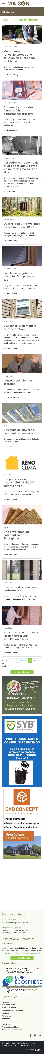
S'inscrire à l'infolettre (22, 672)
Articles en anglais (9, 1005)
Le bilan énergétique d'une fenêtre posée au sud (19, 276)
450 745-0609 (10, 919)
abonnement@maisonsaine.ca (16, 923)
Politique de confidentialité (12, 1030)
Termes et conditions (10, 1027)
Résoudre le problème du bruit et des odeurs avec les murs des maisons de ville (21, 167)
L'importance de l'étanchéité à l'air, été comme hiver (18, 482)
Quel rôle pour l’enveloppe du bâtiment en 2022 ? (21, 225)
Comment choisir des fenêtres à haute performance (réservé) (18, 110)
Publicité (5, 1013)
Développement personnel (12, 1010)
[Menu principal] (3, 3)
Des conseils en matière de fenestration (19, 327)
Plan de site (6, 1024)
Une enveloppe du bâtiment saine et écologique (16, 535)
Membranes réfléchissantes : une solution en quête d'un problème (19, 56)
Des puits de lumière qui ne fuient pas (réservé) (20, 431)
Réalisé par (30, 1050)
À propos (5, 1002)
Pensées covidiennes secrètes (17, 382)
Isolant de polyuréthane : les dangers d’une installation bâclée (20, 636)
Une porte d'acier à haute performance (21, 588)
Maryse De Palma (9, 1007)
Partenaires (6, 1016)
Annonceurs (6, 1019)
